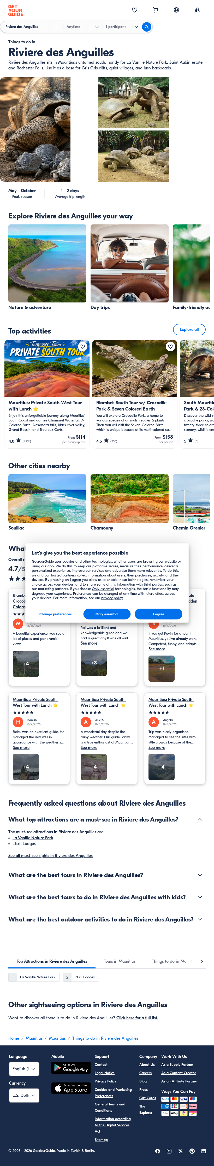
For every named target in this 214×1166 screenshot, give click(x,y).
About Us (147, 1064)
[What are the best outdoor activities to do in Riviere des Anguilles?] (200, 919)
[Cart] (155, 10)
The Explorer (145, 1109)
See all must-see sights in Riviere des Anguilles (50, 855)
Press (143, 1089)
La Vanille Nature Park (33, 838)
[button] (47, 267)
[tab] (52, 961)
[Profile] (197, 10)
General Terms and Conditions (110, 1107)
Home (13, 1038)
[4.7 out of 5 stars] (24, 578)
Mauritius (34, 1038)
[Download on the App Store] (71, 1089)
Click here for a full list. (137, 1018)
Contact (101, 1064)
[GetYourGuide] (15, 10)
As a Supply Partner (177, 1064)
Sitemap (101, 1140)
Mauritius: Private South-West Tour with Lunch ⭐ (35, 702)
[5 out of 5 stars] (39, 712)
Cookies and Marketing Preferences (113, 1092)
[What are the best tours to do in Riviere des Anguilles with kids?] (200, 897)
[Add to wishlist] (82, 346)
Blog (143, 1081)
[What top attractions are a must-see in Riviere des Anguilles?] (200, 819)
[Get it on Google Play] (71, 1068)
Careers (145, 1073)
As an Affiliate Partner (179, 1081)
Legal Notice (105, 1073)
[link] (47, 267)
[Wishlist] (134, 10)
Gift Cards (147, 1098)
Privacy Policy (105, 1081)
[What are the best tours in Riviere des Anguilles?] (200, 875)
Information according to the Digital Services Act (113, 1125)
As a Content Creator (178, 1073)
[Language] (176, 10)
